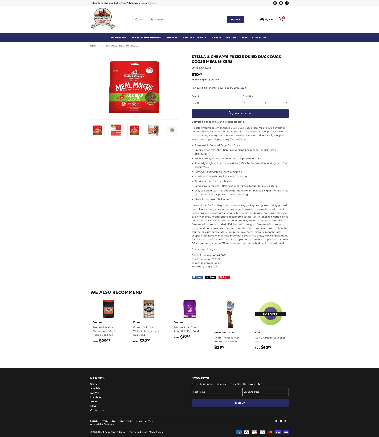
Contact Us (259, 37)
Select (195, 96)
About (94, 401)
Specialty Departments (146, 37)
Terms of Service (144, 421)
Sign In (269, 19)
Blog (245, 37)
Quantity (248, 96)
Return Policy (125, 421)
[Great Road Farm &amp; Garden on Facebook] (281, 421)
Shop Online (118, 37)
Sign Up (240, 402)
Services (172, 37)
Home (93, 46)
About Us (231, 37)
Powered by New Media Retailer (147, 432)
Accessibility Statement (102, 424)
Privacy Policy (108, 421)
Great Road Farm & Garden (112, 432)
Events (201, 37)
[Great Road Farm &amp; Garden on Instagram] (286, 421)
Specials (188, 37)
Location (215, 37)
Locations (96, 397)
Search (237, 19)
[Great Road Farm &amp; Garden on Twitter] (276, 421)
